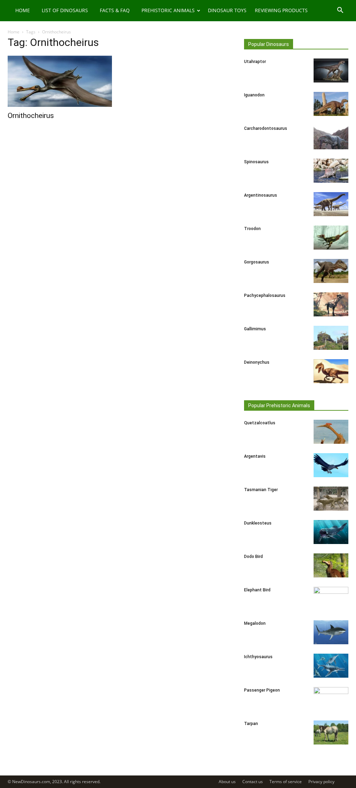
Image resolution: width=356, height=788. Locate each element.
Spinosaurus (256, 161)
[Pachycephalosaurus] (331, 304)
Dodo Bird (253, 556)
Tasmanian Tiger (261, 489)
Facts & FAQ (115, 10)
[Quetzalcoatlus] (331, 432)
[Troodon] (331, 238)
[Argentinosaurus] (331, 204)
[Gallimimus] (331, 338)
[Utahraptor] (331, 70)
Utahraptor (255, 61)
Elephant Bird (257, 590)
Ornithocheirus (31, 115)
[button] (340, 11)
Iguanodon (254, 95)
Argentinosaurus (260, 195)
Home (22, 10)
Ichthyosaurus (258, 656)
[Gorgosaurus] (331, 271)
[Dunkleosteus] (331, 532)
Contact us (252, 782)
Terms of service (285, 782)
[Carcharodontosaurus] (331, 137)
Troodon (252, 228)
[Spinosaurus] (331, 171)
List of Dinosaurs (65, 10)
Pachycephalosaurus (264, 295)
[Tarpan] (331, 732)
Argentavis (255, 456)
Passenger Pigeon (262, 690)
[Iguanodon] (331, 104)
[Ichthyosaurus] (331, 666)
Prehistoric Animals (168, 10)
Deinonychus (256, 362)
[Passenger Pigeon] (331, 699)
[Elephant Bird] (331, 599)
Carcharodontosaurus (265, 128)
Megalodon (255, 623)
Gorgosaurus (256, 262)
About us (227, 782)
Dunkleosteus (258, 523)
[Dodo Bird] (331, 565)
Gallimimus (255, 328)
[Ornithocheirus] (60, 81)
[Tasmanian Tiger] (331, 499)
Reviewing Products (281, 10)
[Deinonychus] (331, 371)
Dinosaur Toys (227, 10)
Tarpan (251, 723)
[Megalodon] (331, 632)
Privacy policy (321, 782)
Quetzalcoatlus (259, 422)
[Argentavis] (331, 465)
